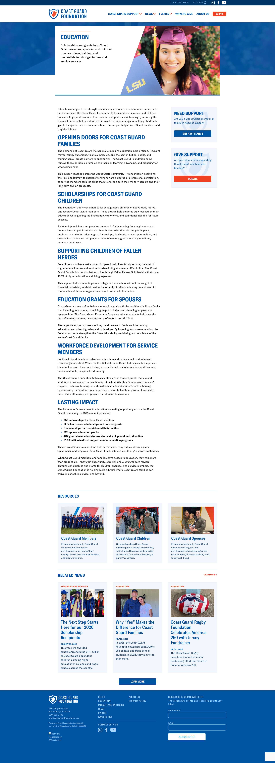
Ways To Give (105, 717)
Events (102, 713)
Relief (101, 697)
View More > (210, 574)
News (101, 709)
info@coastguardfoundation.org (64, 718)
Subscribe (187, 737)
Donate (219, 13)
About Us (134, 697)
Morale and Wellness (111, 705)
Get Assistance (179, 2)
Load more (137, 681)
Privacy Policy (137, 701)
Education (104, 701)
